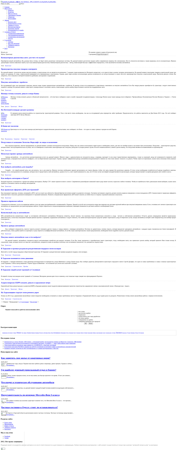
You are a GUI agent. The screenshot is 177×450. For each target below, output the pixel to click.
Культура (7, 279)
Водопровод (8, 139)
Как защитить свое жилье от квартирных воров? (25, 358)
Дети (22, 332)
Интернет (33, 332)
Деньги (7, 106)
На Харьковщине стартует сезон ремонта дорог (20, 292)
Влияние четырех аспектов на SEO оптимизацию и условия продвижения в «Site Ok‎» (31, 348)
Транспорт (8, 65)
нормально (82, 315)
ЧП (139, 332)
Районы (94, 332)
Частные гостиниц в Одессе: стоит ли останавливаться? (29, 407)
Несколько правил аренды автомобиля (17, 154)
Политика (78, 332)
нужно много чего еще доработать (89, 316)
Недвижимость (57, 332)
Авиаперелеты (5, 332)
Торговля (119, 332)
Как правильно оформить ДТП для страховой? (20, 190)
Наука (52, 332)
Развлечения (16, 255)
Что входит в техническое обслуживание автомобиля (27, 382)
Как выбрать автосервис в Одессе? (15, 178)
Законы (25, 332)
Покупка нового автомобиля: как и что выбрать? (21, 237)
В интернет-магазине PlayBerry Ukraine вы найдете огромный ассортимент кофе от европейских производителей (40, 347)
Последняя (33, 302)
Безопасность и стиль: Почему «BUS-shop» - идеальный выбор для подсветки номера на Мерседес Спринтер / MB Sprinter (42, 342)
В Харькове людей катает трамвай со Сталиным (20, 270)
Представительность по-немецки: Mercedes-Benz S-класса (30, 395)
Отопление (71, 332)
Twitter (6, 438)
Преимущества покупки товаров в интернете (19, 69)
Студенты (113, 332)
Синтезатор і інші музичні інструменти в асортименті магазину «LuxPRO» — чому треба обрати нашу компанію (40, 343)
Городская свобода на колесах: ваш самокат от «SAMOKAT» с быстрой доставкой (30, 345)
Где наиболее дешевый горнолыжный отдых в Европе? (28, 370)
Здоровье (17, 139)
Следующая (25, 302)
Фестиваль (133, 332)
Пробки (25, 266)
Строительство (17, 266)
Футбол (136, 332)
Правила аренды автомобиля (13, 226)
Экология (31, 139)
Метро (21, 106)
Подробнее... (11, 365)
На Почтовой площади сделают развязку (17, 110)
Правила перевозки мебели (12, 201)
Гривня (14, 332)
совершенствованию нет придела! (89, 321)
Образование (63, 332)
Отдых (67, 332)
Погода (74, 332)
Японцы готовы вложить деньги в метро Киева (20, 94)
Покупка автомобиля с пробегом (14, 82)
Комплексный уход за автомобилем (15, 213)
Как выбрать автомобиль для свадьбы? (17, 167)
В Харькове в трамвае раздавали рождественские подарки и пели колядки (31, 249)
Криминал (37, 332)
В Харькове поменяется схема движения (17, 258)
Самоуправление (99, 332)
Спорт (104, 332)
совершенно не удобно (86, 320)
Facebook (7, 436)
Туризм (128, 332)
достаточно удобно (85, 313)
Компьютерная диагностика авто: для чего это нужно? (23, 58)
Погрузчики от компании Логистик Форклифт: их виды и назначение (29, 142)
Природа (82, 332)
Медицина (46, 332)
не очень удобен (84, 318)
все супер (82, 311)
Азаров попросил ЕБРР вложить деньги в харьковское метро (25, 283)
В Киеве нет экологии (9, 126)
